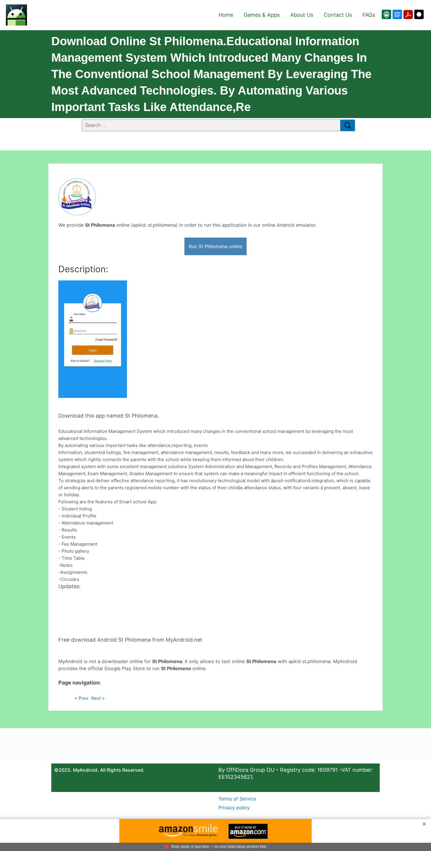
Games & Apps (262, 15)
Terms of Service (237, 799)
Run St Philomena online (215, 246)
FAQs (368, 15)
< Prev (81, 698)
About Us (301, 15)
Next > (98, 698)
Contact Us (338, 15)
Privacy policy (234, 807)
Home (225, 15)
